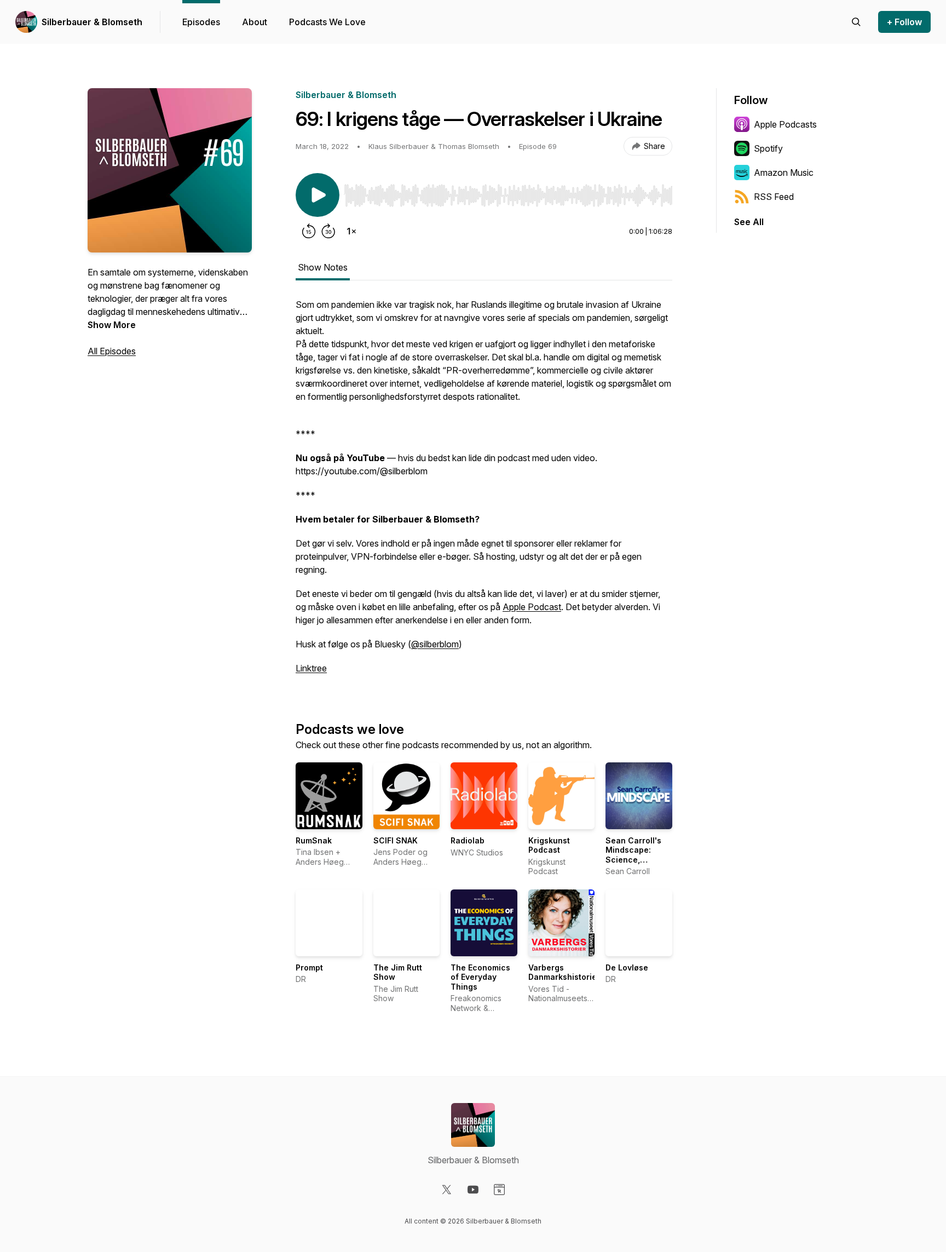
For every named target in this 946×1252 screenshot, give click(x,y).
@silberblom (435, 644)
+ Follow (904, 21)
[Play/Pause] (317, 195)
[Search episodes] (856, 21)
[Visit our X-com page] (446, 1189)
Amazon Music (784, 172)
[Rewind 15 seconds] (308, 231)
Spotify (768, 148)
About (254, 21)
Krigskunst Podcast (549, 845)
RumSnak (314, 840)
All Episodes (112, 351)
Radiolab (467, 840)
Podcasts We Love (327, 21)
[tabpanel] (484, 492)
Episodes (201, 21)
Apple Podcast (532, 606)
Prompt (309, 967)
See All (749, 221)
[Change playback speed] (351, 231)
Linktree (311, 668)
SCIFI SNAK (395, 840)
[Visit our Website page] (499, 1189)
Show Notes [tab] (323, 267)
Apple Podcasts (785, 124)
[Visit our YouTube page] (473, 1189)
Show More (112, 324)
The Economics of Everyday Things (480, 977)
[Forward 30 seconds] (328, 231)
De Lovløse (626, 967)
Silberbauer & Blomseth (92, 21)
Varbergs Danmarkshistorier (564, 972)
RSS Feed (774, 196)
